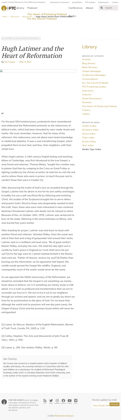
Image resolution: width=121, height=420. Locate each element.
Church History (21, 38)
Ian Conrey (10, 62)
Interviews (88, 90)
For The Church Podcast (95, 82)
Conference (75, 8)
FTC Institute (90, 2)
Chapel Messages (91, 71)
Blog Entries (7, 38)
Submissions (103, 2)
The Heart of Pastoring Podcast (47, 14)
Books (72, 16)
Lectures (86, 94)
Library (89, 46)
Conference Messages (94, 75)
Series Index (88, 133)
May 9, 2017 (24, 62)
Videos (86, 114)
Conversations (90, 79)
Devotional (34, 38)
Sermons (87, 102)
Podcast (32, 8)
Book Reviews (89, 67)
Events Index (89, 141)
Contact (115, 2)
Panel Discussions (92, 98)
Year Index (88, 145)
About (89, 8)
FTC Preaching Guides (94, 86)
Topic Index (88, 137)
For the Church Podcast (42, 18)
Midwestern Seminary (64, 415)
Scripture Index (90, 129)
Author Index (89, 125)
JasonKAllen (77, 2)
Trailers (86, 110)
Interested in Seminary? (59, 2)
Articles (86, 59)
